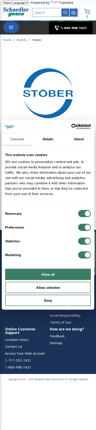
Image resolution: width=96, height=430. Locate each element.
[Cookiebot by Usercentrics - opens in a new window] (71, 127)
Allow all (48, 274)
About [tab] (79, 139)
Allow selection (48, 287)
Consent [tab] (17, 139)
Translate (66, 2)
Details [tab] (48, 139)
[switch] (84, 227)
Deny (48, 300)
